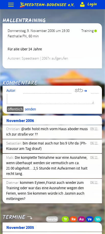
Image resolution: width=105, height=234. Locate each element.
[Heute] (59, 220)
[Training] (67, 220)
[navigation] (11, 5)
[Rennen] (75, 220)
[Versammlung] (99, 220)
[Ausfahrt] (83, 220)
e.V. (49, 4)
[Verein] (91, 220)
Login (91, 4)
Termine (14, 217)
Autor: (11, 90)
